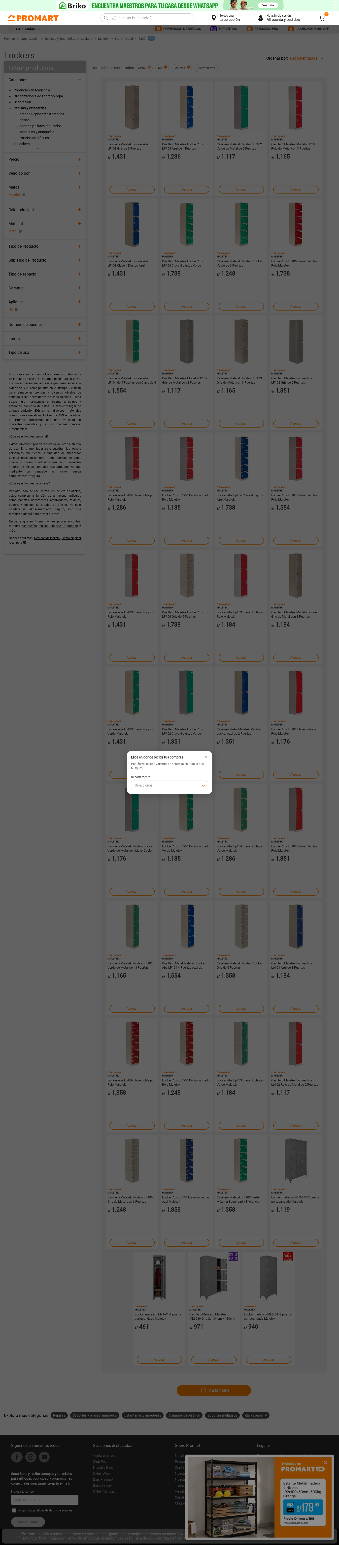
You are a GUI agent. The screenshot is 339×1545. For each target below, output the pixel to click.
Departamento (140, 777)
